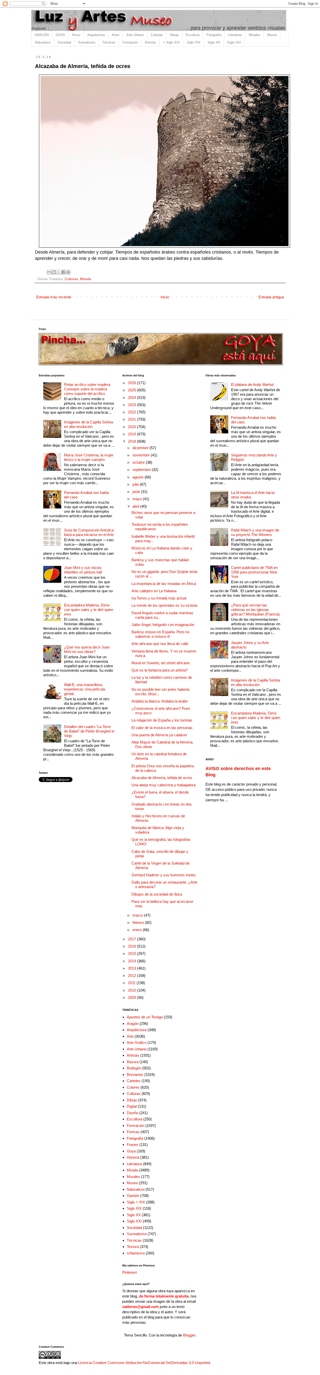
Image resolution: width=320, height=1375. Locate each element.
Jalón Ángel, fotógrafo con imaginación (163, 624)
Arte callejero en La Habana (154, 591)
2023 (132, 405)
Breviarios (135, 1074)
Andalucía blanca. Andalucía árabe (160, 701)
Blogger (189, 1335)
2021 (132, 419)
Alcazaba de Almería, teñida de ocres (162, 778)
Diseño (132, 1113)
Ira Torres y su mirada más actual (159, 598)
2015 (132, 953)
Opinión (133, 1195)
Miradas (254, 35)
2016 (132, 946)
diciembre (141, 448)
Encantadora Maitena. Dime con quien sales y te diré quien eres (88, 609)
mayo (137, 499)
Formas (133, 1132)
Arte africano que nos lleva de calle (160, 643)
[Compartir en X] (58, 272)
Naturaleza (42, 42)
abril (136, 506)
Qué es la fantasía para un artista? (160, 670)
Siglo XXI (234, 42)
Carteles (133, 1081)
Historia (133, 1157)
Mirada (85, 279)
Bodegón (134, 1068)
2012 (132, 975)
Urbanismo (136, 1253)
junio (136, 491)
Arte (130, 1036)
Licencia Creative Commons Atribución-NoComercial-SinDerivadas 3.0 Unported (144, 1362)
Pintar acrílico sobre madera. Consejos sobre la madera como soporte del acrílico (87, 389)
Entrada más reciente (53, 297)
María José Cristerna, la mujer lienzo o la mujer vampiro (89, 457)
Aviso (76, 35)
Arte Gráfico (136, 1042)
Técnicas (109, 42)
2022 (132, 412)
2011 (132, 983)
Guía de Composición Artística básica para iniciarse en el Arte (89, 532)
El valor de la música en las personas (162, 728)
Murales (133, 1176)
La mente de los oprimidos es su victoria (164, 605)
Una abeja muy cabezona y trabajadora (164, 785)
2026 (132, 383)
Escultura (193, 35)
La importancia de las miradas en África (164, 583)
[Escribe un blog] (54, 272)
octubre (139, 462)
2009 (132, 997)
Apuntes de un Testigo (145, 1017)
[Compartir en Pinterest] (68, 272)
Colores (133, 1087)
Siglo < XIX (136, 1202)
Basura (132, 1062)
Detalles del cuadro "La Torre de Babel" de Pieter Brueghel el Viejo (89, 731)
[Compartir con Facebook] (63, 272)
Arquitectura (96, 35)
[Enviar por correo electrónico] (49, 272)
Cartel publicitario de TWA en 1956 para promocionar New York (254, 572)
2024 (132, 397)
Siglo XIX (193, 42)
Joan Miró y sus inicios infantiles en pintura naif (83, 569)
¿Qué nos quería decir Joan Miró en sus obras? (87, 649)
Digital (132, 1106)
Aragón (132, 1023)
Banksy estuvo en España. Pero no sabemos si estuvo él (160, 634)
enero (137, 930)
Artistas (150, 42)
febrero (138, 922)
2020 (132, 427)
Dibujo (174, 35)
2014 (132, 961)
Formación (130, 42)
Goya (131, 1151)
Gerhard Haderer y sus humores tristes (164, 875)
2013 (132, 968)
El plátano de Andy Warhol (252, 384)
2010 (132, 990)
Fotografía (213, 35)
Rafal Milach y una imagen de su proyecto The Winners (255, 532)
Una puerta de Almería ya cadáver (159, 735)
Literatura (235, 35)
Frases (132, 1144)
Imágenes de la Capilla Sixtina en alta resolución (88, 424)
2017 (132, 939)
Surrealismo (86, 42)
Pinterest (129, 1272)
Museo (272, 35)
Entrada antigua (271, 297)
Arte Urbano (135, 35)
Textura (133, 1246)
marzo (138, 915)
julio (136, 484)
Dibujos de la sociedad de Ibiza (157, 894)
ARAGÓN (42, 35)
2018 (132, 441)
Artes (116, 35)
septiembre (142, 469)
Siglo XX (214, 42)
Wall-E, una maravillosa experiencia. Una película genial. (84, 689)
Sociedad (64, 42)
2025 (132, 390)
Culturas (157, 35)
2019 (132, 434)
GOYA (60, 35)
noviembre (141, 455)
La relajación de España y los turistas (162, 720)
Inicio (164, 297)
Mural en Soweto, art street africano (161, 663)
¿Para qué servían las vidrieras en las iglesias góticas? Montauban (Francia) (255, 609)
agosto (138, 477)
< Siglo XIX (171, 42)
